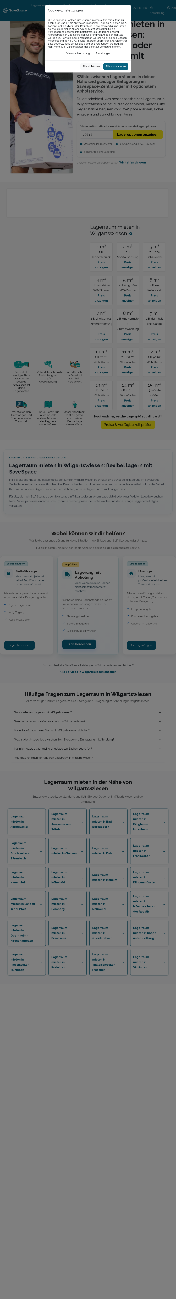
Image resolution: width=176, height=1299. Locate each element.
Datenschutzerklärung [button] (77, 53)
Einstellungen (103, 53)
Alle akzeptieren (116, 66)
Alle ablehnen (91, 66)
